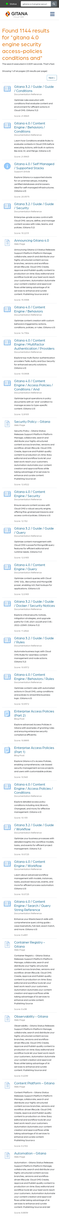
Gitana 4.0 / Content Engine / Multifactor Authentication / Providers (34, 344)
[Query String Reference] (7, 902)
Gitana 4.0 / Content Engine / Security (29, 493)
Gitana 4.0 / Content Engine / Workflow (29, 863)
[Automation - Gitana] (7, 1154)
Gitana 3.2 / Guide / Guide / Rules (34, 640)
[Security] (7, 205)
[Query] (7, 529)
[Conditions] (7, 88)
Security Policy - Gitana (32, 421)
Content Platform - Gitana (34, 1083)
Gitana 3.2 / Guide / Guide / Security (34, 206)
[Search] (54, 4)
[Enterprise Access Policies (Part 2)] (7, 712)
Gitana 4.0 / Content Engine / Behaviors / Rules (34, 676)
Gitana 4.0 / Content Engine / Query (29, 566)
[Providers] (7, 341)
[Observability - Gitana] (7, 1017)
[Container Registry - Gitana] (7, 943)
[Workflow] (7, 826)
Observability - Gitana (31, 1016)
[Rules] (7, 639)
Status (13, 3)
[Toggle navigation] (52, 14)
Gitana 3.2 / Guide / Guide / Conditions (34, 88)
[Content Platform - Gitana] (7, 1084)
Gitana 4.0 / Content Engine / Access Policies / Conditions (33, 788)
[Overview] (7, 165)
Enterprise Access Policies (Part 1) (34, 749)
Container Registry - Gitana (29, 944)
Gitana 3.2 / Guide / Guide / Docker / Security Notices (34, 603)
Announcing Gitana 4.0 (31, 240)
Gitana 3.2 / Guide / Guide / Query (34, 530)
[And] (7, 382)
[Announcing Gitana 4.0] (7, 241)
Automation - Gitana (30, 1153)
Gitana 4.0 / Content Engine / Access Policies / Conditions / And (33, 385)
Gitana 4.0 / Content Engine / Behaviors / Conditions (29, 127)
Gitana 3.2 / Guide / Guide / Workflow (34, 827)
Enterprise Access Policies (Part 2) (34, 713)
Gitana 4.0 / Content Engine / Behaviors (29, 309)
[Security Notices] (7, 602)
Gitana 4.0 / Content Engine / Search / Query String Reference (32, 905)
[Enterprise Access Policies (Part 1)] (7, 749)
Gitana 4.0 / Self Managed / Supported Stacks (34, 166)
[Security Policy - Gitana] (7, 422)
